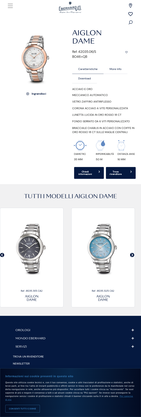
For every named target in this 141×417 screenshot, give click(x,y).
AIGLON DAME (95, 197)
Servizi (21, 346)
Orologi (22, 330)
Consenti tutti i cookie (22, 409)
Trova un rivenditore (28, 356)
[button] (2, 255)
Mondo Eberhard (30, 338)
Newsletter (21, 363)
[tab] (88, 69)
